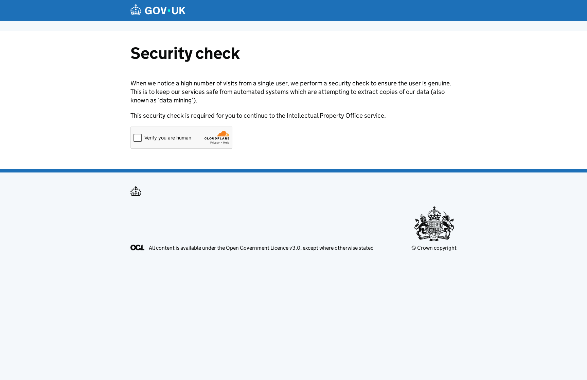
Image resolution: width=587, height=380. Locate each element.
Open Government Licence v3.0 (263, 248)
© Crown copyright (434, 248)
